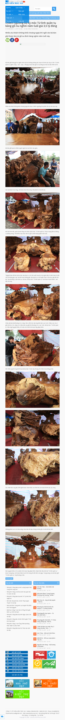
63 (49, 641)
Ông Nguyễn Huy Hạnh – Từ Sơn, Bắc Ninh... (45, 614)
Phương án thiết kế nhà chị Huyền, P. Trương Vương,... (45, 607)
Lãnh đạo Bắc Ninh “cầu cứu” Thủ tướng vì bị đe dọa (40, 18)
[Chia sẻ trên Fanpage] (7, 41)
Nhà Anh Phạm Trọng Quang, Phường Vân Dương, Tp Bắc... (46, 594)
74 (49, 590)
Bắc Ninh (28, 29)
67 (49, 617)
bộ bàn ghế (9, 578)
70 (49, 610)
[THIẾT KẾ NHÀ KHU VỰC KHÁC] (16, 676)
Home (8, 8)
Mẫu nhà (21, 14)
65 (49, 630)
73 (49, 597)
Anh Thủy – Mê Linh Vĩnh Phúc (46, 633)
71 (49, 603)
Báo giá (21, 11)
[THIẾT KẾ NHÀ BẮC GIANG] (16, 659)
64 (49, 635)
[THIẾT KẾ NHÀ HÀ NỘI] (16, 653)
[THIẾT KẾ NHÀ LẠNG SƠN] (16, 662)
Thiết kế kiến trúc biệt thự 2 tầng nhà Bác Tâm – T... (45, 627)
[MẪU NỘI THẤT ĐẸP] (46, 687)
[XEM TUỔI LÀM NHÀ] (51, 659)
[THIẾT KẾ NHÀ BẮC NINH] (16, 656)
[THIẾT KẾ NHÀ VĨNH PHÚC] (16, 668)
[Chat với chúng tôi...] (2, 718)
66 (49, 623)
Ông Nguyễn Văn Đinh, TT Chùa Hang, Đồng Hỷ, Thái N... (46, 620)
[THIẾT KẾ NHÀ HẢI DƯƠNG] (16, 671)
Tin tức (9, 21)
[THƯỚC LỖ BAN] (40, 659)
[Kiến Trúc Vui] (15, 2)
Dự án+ (8, 11)
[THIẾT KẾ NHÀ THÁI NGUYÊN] (16, 665)
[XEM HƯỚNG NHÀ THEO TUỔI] (37, 668)
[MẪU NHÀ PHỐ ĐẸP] (17, 687)
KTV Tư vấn (19, 29)
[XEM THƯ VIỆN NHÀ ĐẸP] (49, 668)
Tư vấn (8, 14)
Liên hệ (21, 21)
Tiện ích (9, 18)
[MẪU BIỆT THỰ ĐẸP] (17, 698)
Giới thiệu (19, 8)
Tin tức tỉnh (34, 29)
